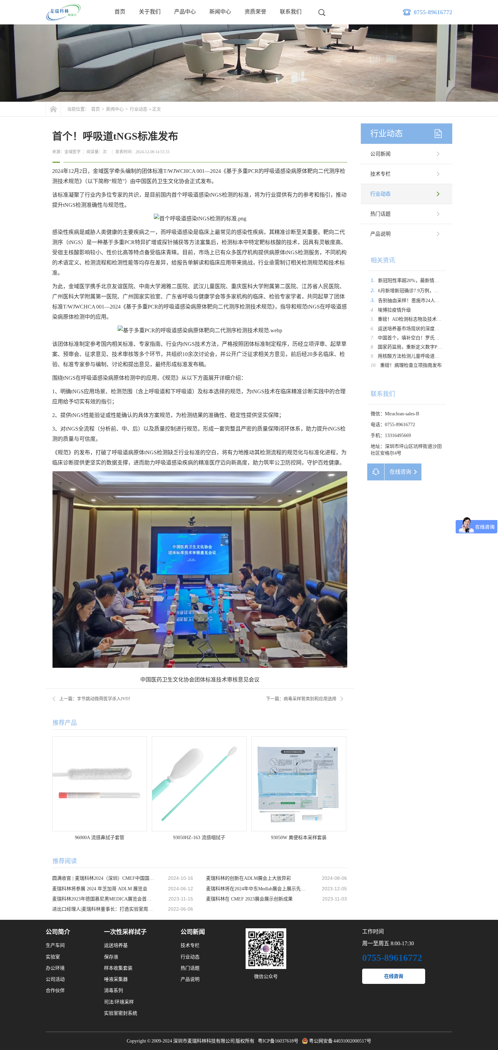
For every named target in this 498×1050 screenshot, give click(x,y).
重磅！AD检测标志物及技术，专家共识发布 (424, 319)
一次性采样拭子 (125, 932)
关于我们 (150, 12)
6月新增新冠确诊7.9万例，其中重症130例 (421, 290)
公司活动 (55, 979)
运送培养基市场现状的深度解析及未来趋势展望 (427, 328)
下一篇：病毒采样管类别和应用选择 (301, 698)
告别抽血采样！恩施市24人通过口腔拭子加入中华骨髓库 (437, 300)
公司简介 (58, 932)
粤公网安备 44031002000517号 (340, 1041)
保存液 (111, 956)
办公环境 (55, 968)
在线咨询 (393, 976)
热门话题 (380, 214)
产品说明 (380, 234)
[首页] (53, 109)
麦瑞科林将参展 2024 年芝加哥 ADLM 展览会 (99, 888)
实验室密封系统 (120, 1013)
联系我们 (291, 12)
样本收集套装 (118, 968)
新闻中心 (220, 12)
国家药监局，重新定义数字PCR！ (413, 347)
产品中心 (185, 12)
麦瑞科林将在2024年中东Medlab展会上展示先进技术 (257, 888)
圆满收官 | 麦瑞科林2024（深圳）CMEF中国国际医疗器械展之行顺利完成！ (103, 878)
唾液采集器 (116, 979)
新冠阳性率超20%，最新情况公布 (413, 280)
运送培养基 (116, 945)
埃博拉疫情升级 (394, 310)
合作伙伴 (55, 990)
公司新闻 (380, 154)
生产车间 (55, 945)
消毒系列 (113, 990)
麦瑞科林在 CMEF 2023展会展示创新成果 (249, 899)
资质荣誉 (255, 12)
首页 (120, 12)
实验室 (53, 956)
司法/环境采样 (119, 1002)
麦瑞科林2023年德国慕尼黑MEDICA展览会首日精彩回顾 (103, 899)
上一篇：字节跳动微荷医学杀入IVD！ (96, 698)
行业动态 (138, 109)
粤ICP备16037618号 (278, 1041)
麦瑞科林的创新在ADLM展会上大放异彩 (248, 878)
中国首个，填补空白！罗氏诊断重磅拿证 (420, 337)
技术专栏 (380, 174)
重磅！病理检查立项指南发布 (411, 365)
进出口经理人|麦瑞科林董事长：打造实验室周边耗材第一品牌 (103, 909)
